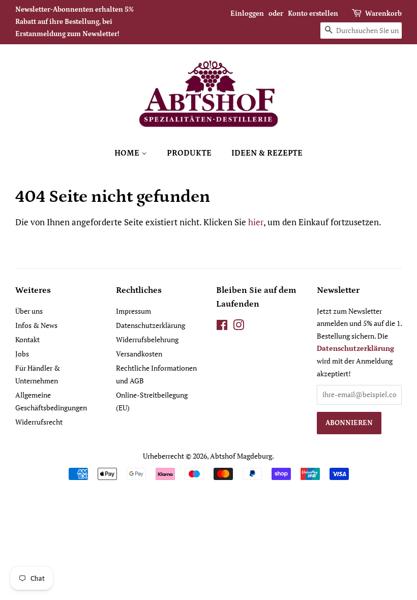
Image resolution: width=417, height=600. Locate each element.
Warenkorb (383, 14)
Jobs (22, 353)
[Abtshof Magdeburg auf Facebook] (222, 327)
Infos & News (36, 325)
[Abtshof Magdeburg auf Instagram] (238, 327)
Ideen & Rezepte (267, 153)
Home (127, 153)
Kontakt (27, 339)
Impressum (133, 311)
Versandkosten (139, 353)
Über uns (29, 311)
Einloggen (247, 14)
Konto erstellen (313, 14)
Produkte (189, 153)
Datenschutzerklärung (150, 325)
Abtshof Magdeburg (241, 456)
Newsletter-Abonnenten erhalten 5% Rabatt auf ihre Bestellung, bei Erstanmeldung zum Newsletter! (74, 22)
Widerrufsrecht (39, 422)
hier (255, 222)
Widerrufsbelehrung (147, 339)
